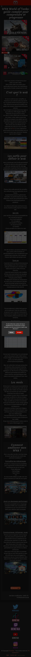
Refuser (11, 332)
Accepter (19, 332)
